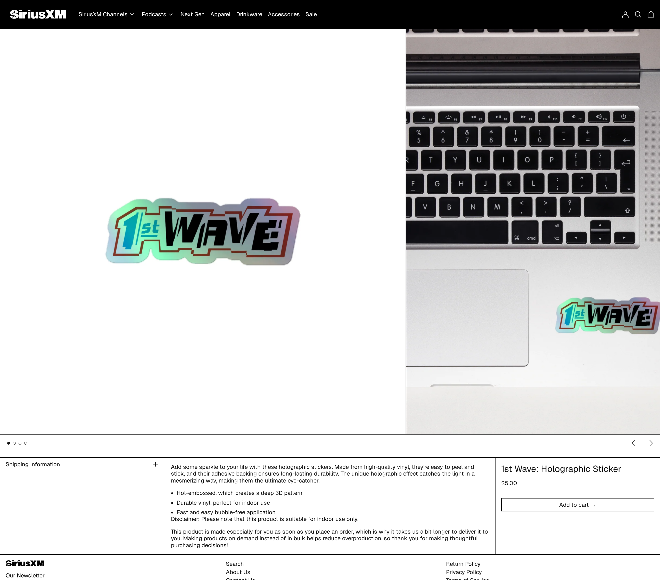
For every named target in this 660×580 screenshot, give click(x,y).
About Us (238, 572)
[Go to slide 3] (20, 443)
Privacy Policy (464, 572)
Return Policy (463, 563)
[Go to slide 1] (8, 443)
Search (235, 563)
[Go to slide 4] (25, 443)
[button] (638, 14)
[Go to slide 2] (14, 443)
